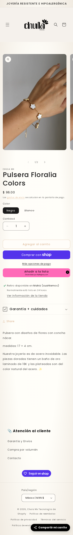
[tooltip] (67, 272)
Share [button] (11, 321)
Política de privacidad (24, 519)
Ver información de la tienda (27, 296)
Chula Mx (32, 509)
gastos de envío (16, 197)
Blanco (31, 211)
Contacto (14, 458)
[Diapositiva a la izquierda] (28, 162)
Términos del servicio (53, 519)
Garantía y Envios (19, 441)
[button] (7, 25)
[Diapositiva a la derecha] (45, 162)
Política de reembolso (42, 513)
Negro (11, 210)
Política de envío (22, 525)
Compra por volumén (22, 450)
